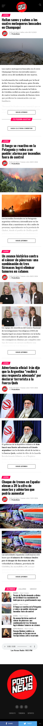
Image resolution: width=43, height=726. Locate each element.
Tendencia (21, 713)
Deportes (31, 713)
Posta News (16, 34)
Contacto (12, 713)
